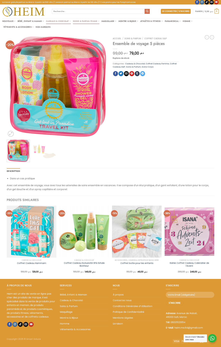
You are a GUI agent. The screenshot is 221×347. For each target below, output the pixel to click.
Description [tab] (13, 171)
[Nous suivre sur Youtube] (216, 2)
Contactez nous (122, 300)
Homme (186, 21)
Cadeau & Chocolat (135, 63)
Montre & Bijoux (127, 21)
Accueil (117, 38)
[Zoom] (11, 134)
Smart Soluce (33, 339)
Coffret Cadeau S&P (155, 38)
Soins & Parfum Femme (85, 21)
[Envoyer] (147, 11)
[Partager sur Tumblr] (137, 73)
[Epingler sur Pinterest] (131, 73)
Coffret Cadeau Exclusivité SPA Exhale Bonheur (84, 264)
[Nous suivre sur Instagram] (202, 2)
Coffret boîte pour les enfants (136, 263)
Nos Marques (43, 27)
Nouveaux (7, 21)
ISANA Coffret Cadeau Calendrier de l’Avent (189, 264)
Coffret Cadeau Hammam (31, 263)
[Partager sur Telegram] (142, 73)
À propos (118, 294)
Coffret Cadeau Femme (157, 63)
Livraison (118, 323)
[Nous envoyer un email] (211, 2)
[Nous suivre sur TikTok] (207, 2)
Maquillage (107, 21)
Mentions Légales (123, 317)
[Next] (102, 86)
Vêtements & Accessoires (17, 27)
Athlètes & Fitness (150, 21)
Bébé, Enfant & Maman (30, 21)
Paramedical (172, 21)
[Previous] (12, 86)
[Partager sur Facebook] (115, 73)
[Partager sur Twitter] (120, 73)
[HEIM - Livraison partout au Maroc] (24, 11)
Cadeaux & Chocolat (57, 21)
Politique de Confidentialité (128, 312)
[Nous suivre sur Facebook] (197, 2)
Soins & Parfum (132, 38)
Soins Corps (147, 67)
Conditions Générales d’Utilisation (132, 306)
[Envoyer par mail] (126, 73)
